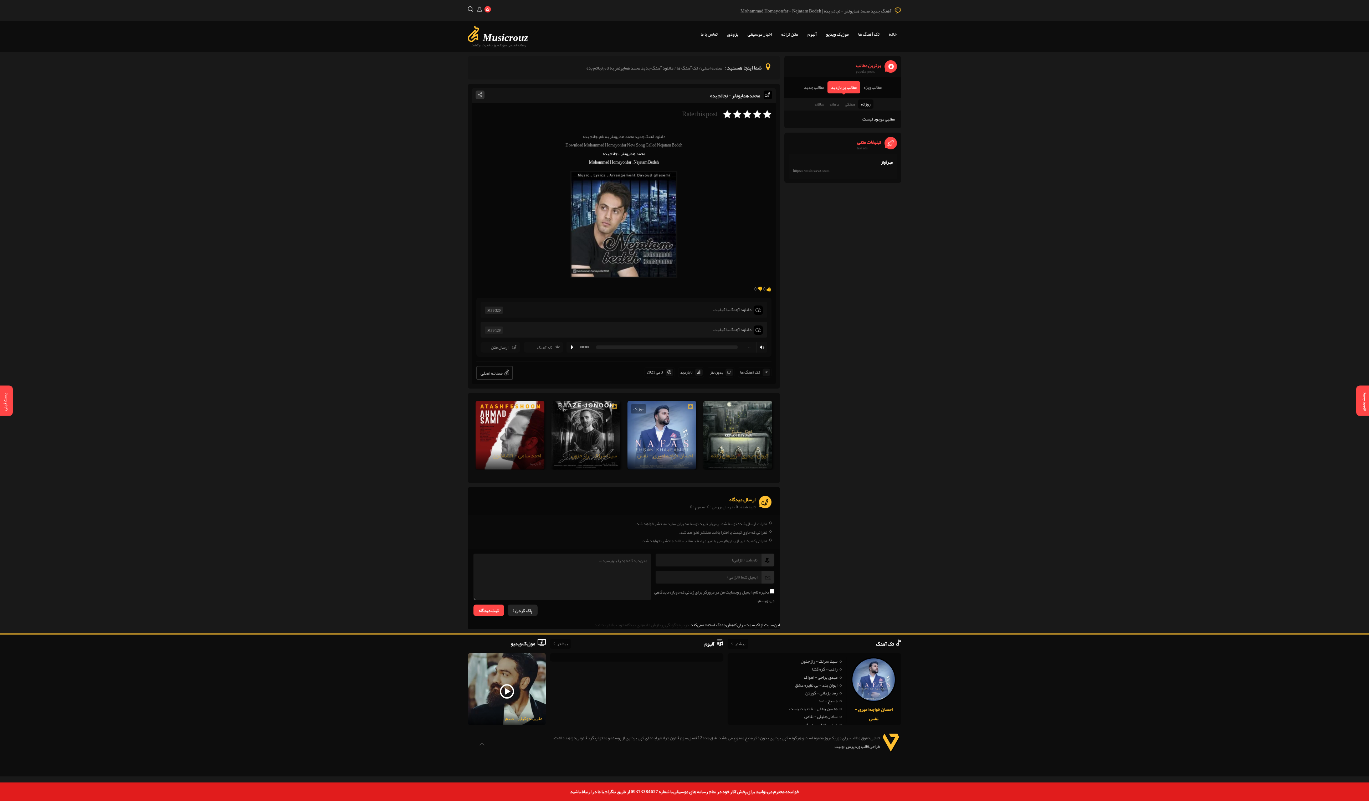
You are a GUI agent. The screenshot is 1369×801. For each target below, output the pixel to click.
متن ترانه (789, 34)
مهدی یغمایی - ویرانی (820, 725)
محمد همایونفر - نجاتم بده (735, 96)
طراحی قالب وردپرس (863, 746)
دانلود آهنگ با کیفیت (732, 309)
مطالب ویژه (873, 87)
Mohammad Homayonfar (610, 162)
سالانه (819, 104)
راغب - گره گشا (824, 669)
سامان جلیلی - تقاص (820, 716)
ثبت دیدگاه (489, 610)
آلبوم (812, 34)
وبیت (839, 746)
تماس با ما (709, 34)
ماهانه (834, 104)
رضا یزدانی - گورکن (821, 693)
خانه (893, 34)
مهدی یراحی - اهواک (820, 677)
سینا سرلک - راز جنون (819, 661)
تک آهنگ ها (869, 34)
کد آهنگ (544, 347)
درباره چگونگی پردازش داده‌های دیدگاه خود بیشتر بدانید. (641, 625)
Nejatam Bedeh (646, 162)
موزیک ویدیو (837, 34)
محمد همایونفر (633, 153)
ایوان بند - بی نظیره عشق (816, 685)
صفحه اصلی (711, 68)
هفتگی (850, 104)
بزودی (732, 34)
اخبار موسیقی (760, 34)
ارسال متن (499, 347)
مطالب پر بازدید (844, 87)
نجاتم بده (611, 153)
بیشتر (740, 644)
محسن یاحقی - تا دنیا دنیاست (813, 709)
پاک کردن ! (522, 610)
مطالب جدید (814, 87)
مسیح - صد (827, 701)
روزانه (866, 104)
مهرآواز (887, 162)
